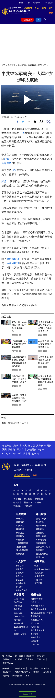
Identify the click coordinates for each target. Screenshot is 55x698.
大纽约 (15, 445)
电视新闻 (22, 65)
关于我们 (19, 656)
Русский (17, 453)
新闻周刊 (20, 536)
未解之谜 (20, 565)
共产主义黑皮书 (38, 630)
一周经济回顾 (22, 543)
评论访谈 (41, 514)
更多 (27, 675)
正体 (46, 3)
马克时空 (40, 550)
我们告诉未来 (37, 599)
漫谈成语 (20, 580)
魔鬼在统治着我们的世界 (41, 613)
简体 (51, 3)
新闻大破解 (41, 536)
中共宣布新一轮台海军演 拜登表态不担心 (45, 344)
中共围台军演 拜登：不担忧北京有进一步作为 (19, 379)
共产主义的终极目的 (40, 609)
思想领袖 (40, 533)
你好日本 (18, 602)
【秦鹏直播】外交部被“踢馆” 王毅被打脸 (19, 344)
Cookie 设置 (27, 694)
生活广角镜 (19, 599)
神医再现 (38, 580)
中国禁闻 (20, 525)
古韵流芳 (20, 573)
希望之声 (7, 672)
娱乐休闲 (19, 594)
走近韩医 (38, 583)
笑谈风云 (20, 569)
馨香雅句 (20, 576)
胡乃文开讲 (39, 573)
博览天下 (28, 502)
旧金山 (11, 449)
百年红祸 (35, 623)
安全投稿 (18, 659)
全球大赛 (28, 506)
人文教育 (21, 561)
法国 (4, 449)
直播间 (28, 470)
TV (39, 20)
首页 (3, 65)
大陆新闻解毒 (42, 554)
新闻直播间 (28, 20)
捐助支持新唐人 (22, 475)
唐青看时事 (41, 543)
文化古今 (20, 587)
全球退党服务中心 (22, 672)
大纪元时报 (33, 668)
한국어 (35, 453)
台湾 (21, 133)
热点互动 (40, 522)
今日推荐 (17, 502)
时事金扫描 (41, 525)
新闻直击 (20, 533)
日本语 (26, 453)
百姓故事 (35, 634)
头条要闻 (17, 499)
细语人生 (40, 557)
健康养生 (39, 561)
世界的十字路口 (43, 547)
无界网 (6, 675)
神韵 (21, 3)
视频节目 (12, 65)
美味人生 (18, 613)
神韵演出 (17, 506)
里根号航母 (12, 259)
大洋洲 (39, 445)
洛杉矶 (31, 445)
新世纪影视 (17, 675)
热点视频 (28, 499)
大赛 (28, 3)
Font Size (41, 121)
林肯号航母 (12, 263)
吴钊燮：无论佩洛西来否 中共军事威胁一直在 (19, 398)
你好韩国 (18, 606)
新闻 (40, 65)
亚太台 (20, 449)
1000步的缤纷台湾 (21, 629)
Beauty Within (20, 616)
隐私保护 (41, 656)
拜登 (14, 170)
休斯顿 (47, 445)
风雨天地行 (36, 627)
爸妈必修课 (21, 583)
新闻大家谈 (41, 518)
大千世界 (18, 620)
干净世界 (45, 668)
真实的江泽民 (37, 620)
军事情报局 (41, 540)
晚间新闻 (32, 65)
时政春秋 (40, 529)
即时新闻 (39, 499)
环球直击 (20, 522)
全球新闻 (20, 518)
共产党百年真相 (38, 606)
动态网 (46, 672)
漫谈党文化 (36, 637)
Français (6, 453)
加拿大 (23, 445)
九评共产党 (36, 616)
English (40, 449)
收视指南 (30, 656)
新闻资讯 (27, 464)
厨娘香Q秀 (18, 623)
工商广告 (35, 644)
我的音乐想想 (20, 634)
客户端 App (8, 663)
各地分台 (36, 3)
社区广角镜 (21, 547)
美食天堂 (18, 609)
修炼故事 (35, 641)
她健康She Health (42, 569)
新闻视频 (21, 514)
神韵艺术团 (20, 668)
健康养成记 (39, 576)
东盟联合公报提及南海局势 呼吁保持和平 (45, 360)
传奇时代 (35, 602)
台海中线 (6, 163)
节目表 (17, 470)
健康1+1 (38, 565)
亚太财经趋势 (22, 550)
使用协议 (7, 659)
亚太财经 (20, 554)
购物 (35, 475)
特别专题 (36, 594)
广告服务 (29, 659)
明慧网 (36, 672)
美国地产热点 (22, 590)
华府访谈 (20, 540)
